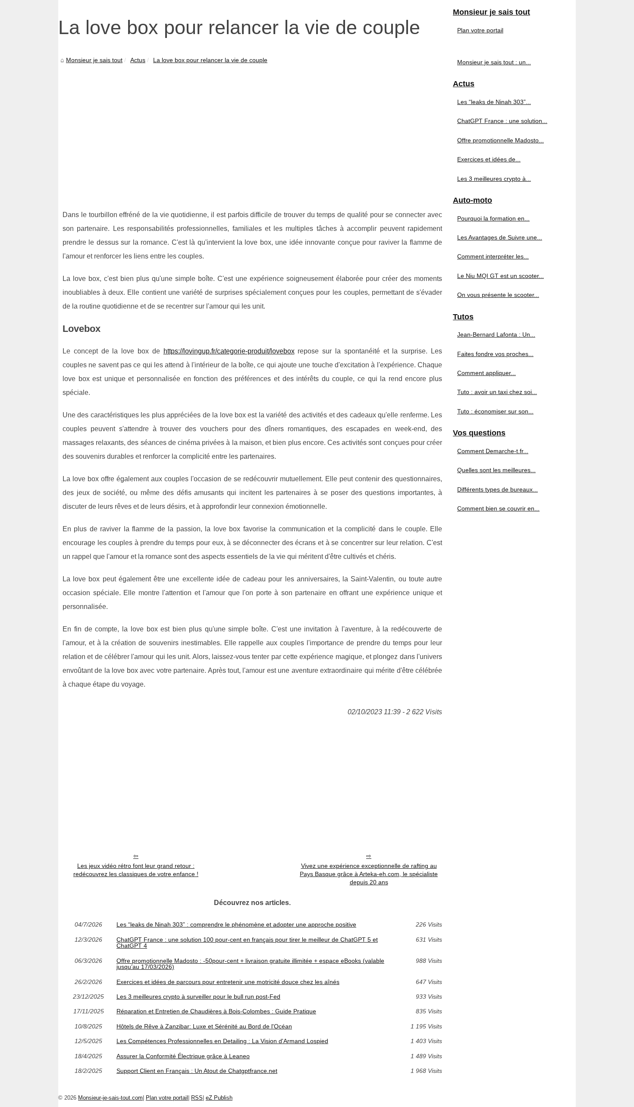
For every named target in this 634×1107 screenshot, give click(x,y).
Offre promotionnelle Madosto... (500, 140)
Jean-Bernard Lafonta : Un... (496, 334)
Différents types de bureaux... (497, 489)
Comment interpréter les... (493, 256)
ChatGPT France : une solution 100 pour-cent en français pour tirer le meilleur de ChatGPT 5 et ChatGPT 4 (247, 943)
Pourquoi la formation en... (493, 218)
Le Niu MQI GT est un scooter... (500, 275)
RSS (197, 1097)
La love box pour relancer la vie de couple (210, 60)
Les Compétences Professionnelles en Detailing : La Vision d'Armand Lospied (222, 1041)
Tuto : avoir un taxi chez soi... (497, 391)
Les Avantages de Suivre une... (499, 237)
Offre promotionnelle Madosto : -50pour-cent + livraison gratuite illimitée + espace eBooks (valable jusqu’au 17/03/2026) (250, 964)
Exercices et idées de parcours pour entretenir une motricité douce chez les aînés (227, 982)
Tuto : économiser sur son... (495, 411)
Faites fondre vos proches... (495, 353)
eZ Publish (219, 1097)
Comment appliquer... (486, 372)
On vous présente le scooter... (498, 294)
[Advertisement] (252, 130)
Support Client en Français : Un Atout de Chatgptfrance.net (196, 1071)
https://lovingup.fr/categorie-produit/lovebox (229, 351)
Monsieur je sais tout (94, 60)
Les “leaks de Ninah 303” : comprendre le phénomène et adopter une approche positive (236, 924)
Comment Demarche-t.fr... (492, 451)
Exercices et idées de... (489, 159)
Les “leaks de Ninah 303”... (494, 101)
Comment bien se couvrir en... (498, 508)
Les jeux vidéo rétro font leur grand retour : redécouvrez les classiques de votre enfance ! (135, 869)
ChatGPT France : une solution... (502, 120)
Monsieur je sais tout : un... (494, 62)
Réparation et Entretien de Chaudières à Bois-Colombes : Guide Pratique (216, 1011)
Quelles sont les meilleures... (496, 470)
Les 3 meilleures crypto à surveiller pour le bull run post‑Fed (198, 996)
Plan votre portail (480, 30)
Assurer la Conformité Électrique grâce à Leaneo (183, 1056)
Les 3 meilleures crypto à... (494, 178)
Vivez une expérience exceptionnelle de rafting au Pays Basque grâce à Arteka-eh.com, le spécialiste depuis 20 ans (369, 873)
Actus (137, 60)
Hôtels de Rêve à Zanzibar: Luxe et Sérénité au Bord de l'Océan (204, 1026)
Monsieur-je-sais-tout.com (110, 1097)
